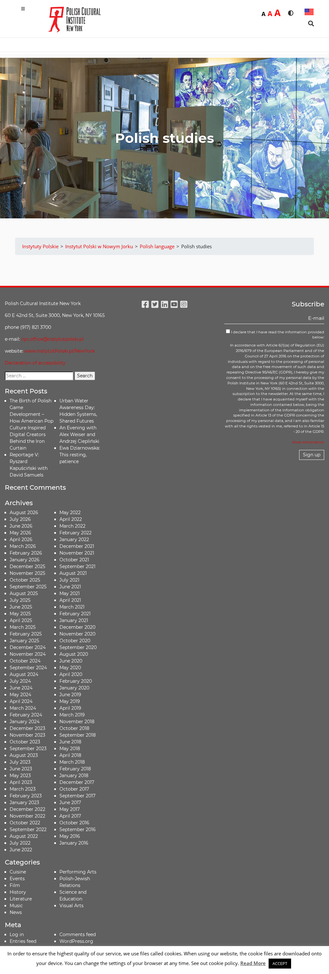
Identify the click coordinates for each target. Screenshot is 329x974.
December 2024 (28, 647)
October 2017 (74, 789)
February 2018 (75, 769)
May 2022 (70, 512)
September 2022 (28, 829)
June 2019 (70, 695)
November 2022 (27, 816)
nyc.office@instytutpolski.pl (52, 339)
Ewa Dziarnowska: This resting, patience (79, 454)
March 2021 (71, 607)
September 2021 (77, 566)
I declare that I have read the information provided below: (277, 335)
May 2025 (20, 614)
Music (16, 905)
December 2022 (27, 809)
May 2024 (20, 695)
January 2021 (73, 620)
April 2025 (21, 620)
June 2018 (70, 742)
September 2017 (77, 796)
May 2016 (69, 836)
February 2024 (26, 715)
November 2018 (76, 721)
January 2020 (74, 688)
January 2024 (25, 721)
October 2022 (25, 823)
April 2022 (70, 519)
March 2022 (72, 526)
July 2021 (69, 580)
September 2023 (28, 748)
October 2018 (74, 728)
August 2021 (73, 573)
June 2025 (21, 607)
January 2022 (74, 539)
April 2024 (21, 701)
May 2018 (69, 748)
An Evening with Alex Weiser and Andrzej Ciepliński (79, 434)
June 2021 (70, 587)
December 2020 (77, 627)
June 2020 (70, 661)
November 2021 (76, 553)
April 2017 (70, 816)
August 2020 (73, 654)
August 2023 (24, 755)
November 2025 (27, 573)
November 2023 (27, 735)
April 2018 (70, 755)
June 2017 (70, 802)
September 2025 (28, 587)
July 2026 (20, 519)
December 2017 (76, 782)
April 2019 (70, 708)
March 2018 (72, 762)
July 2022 (20, 843)
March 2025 (23, 627)
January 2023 (24, 802)
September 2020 (78, 647)
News (16, 912)
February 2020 (75, 681)
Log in (17, 934)
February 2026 (26, 553)
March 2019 (72, 715)
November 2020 (77, 634)
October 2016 (74, 823)
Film (15, 885)
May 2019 (69, 701)
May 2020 (70, 668)
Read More (253, 963)
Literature (21, 899)
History (18, 892)
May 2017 (69, 809)
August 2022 (24, 836)
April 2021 (70, 600)
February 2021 (75, 614)
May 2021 (69, 593)
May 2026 (20, 533)
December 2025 (27, 566)
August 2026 (24, 512)
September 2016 (77, 829)
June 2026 (21, 526)
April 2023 (21, 782)
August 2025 (24, 593)
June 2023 (21, 769)
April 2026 (21, 539)
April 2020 (70, 674)
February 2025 (26, 634)
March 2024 (23, 708)
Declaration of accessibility (35, 363)
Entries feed (23, 941)
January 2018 (73, 775)
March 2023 (23, 789)
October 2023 (25, 742)
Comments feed (77, 934)
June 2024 (21, 688)
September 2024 (28, 668)
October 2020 (74, 641)
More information (308, 442)
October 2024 (25, 661)
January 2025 (24, 641)
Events (17, 879)
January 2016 (73, 843)
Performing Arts (77, 872)
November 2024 (28, 654)
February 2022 (75, 533)
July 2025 (20, 600)
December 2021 (76, 546)
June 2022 (21, 850)
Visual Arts (71, 905)
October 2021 (74, 560)
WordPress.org (76, 941)
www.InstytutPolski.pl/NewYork (59, 351)
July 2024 (20, 681)
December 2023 (27, 728)
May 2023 (20, 775)
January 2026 (25, 560)
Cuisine (18, 872)
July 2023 (20, 762)
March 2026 (23, 546)
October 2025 (25, 580)
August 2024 (24, 674)
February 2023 (26, 796)
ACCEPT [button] (279, 963)
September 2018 (77, 735)
